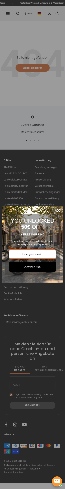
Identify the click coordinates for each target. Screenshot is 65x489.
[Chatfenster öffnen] (57, 481)
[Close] (58, 210)
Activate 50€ (32, 266)
